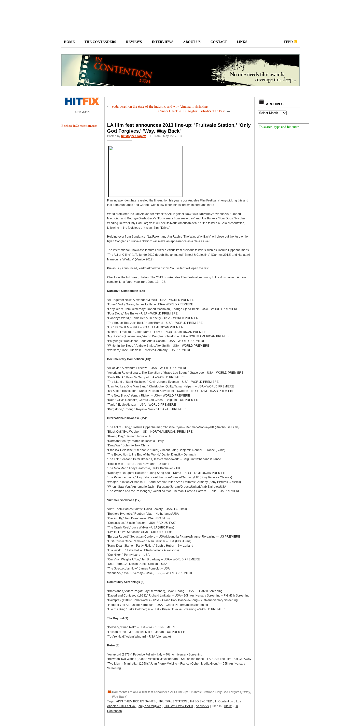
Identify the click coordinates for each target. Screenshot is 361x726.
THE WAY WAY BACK (178, 706)
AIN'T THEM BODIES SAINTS (135, 701)
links (242, 41)
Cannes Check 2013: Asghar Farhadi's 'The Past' (191, 111)
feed (288, 41)
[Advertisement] (180, 14)
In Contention (224, 701)
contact (218, 41)
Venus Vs (202, 706)
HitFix (228, 706)
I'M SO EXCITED (201, 701)
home (69, 41)
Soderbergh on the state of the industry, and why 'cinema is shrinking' (159, 106)
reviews (134, 41)
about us (192, 41)
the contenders (100, 41)
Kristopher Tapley (133, 136)
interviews (162, 41)
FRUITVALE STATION (172, 701)
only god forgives (150, 706)
